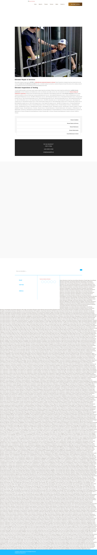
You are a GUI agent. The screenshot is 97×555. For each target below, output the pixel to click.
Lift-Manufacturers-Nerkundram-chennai (24, 415)
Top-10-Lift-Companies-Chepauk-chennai (54, 530)
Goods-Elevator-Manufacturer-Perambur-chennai (54, 348)
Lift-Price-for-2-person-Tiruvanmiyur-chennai (36, 438)
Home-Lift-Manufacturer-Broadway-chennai (50, 358)
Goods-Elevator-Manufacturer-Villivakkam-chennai (77, 352)
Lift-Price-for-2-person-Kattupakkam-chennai (88, 429)
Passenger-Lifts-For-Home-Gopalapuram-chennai (88, 490)
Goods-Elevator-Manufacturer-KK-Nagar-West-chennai (15, 342)
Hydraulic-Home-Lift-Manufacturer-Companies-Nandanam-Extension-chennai (41, 386)
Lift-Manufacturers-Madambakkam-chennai (28, 409)
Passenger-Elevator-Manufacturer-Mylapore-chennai (48, 471)
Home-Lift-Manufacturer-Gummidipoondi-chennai (83, 364)
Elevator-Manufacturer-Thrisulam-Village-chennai (45, 321)
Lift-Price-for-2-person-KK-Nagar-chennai (81, 430)
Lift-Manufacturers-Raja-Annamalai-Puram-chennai (82, 421)
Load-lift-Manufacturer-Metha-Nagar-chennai (43, 447)
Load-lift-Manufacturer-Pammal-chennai (37, 454)
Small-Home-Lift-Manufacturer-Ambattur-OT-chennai (81, 511)
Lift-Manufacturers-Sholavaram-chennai (30, 425)
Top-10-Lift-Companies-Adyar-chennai (61, 524)
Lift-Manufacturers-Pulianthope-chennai (10, 421)
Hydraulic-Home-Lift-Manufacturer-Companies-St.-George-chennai (38, 401)
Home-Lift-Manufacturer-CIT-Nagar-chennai (21, 361)
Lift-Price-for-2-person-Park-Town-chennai (39, 435)
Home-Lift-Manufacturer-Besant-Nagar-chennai (33, 358)
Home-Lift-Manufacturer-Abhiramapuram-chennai (42, 353)
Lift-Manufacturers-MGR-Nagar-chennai (52, 411)
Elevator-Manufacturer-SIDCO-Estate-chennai (74, 318)
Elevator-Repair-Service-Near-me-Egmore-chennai (40, 333)
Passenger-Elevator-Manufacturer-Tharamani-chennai (38, 477)
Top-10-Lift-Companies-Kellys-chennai (19, 539)
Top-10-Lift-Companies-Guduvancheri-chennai (8, 535)
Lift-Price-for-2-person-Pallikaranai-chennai (23, 435)
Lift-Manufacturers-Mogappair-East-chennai (11, 413)
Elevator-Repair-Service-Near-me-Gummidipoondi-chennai (31, 337)
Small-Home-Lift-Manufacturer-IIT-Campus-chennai (9, 523)
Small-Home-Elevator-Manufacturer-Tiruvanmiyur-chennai (77, 506)
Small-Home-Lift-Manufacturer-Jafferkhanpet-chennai (85, 523)
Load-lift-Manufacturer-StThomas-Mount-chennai (56, 462)
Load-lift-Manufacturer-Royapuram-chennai (56, 459)
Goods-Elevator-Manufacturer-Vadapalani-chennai (84, 350)
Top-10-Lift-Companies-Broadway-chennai (21, 530)
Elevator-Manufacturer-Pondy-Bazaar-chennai (38, 313)
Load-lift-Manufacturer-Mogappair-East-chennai (42, 449)
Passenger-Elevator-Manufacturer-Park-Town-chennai (32, 474)
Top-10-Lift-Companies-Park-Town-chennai (15, 544)
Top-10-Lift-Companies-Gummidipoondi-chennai (39, 535)
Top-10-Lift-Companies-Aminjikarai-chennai (87, 526)
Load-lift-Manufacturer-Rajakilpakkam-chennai (41, 458)
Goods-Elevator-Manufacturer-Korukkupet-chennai (29, 344)
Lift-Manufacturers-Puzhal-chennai (66, 421)
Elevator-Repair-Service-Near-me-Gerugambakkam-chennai (81, 334)
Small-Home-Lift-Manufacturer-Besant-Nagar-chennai (57, 515)
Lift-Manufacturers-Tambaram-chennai (23, 426)
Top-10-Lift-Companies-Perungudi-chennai (63, 544)
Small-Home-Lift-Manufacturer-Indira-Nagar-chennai (28, 523)
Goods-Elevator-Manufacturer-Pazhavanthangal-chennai (35, 348)
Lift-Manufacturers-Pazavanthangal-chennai (64, 418)
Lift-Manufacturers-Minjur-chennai (65, 411)
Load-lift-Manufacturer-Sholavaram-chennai (71, 461)
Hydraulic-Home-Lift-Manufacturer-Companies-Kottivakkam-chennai (12, 377)
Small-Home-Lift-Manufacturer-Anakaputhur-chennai (21, 512)
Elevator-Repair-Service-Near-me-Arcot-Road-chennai (65, 326)
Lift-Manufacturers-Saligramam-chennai (52, 423)
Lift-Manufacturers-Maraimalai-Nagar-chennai (84, 410)
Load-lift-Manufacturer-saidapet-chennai (71, 459)
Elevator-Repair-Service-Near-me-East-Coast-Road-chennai (19, 333)
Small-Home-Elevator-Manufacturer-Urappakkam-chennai (22, 507)
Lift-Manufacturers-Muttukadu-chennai (70, 413)
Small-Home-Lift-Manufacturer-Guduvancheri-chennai (29, 522)
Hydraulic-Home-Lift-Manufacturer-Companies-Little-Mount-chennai (62, 378)
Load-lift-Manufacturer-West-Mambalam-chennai (39, 465)
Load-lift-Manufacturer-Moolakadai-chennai (76, 449)
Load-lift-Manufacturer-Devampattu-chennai (67, 441)
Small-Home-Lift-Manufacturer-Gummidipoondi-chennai (65, 522)
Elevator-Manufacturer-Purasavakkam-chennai (57, 314)
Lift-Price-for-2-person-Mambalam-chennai (31, 433)
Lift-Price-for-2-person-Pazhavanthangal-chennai (55, 435)
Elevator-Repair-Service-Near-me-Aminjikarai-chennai (63, 325)
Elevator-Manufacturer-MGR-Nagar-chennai (67, 300)
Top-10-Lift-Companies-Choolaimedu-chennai (52, 531)
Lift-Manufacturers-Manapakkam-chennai (10, 410)
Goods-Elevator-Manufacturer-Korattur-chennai (11, 344)
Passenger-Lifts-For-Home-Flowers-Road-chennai (33, 490)
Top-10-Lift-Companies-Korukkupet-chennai (65, 540)
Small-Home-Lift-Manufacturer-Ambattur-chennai (62, 511)
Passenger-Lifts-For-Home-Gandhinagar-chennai (51, 490)
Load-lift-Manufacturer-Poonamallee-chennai (70, 455)
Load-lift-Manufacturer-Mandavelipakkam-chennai (57, 446)
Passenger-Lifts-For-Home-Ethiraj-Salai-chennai (15, 490)
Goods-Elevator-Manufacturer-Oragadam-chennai (39, 346)
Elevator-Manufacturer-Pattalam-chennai (49, 312)
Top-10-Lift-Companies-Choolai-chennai (37, 531)
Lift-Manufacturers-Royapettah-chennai (10, 423)
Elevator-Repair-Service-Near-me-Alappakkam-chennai (61, 324)
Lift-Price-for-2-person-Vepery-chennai (62, 439)
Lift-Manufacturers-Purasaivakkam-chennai (52, 421)
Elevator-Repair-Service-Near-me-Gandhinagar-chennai (60, 334)
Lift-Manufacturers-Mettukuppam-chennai (37, 411)
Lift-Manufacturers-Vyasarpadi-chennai (57, 427)
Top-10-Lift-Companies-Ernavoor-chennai (65, 532)
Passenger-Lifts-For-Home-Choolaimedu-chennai (69, 487)
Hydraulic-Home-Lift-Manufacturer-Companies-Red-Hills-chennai (61, 397)
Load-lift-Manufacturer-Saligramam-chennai (86, 459)
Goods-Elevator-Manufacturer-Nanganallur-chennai (60, 345)
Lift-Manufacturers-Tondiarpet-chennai (43, 427)
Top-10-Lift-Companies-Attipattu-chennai (22, 528)
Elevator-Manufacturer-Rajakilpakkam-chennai (27, 316)
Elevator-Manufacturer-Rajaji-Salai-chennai (10, 316)
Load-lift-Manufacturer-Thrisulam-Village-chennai (58, 463)
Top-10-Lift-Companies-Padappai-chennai (65, 543)
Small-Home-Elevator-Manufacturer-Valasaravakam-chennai (63, 507)
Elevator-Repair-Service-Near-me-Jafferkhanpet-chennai (59, 338)
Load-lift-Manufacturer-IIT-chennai (52, 442)
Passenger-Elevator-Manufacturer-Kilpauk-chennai (63, 467)
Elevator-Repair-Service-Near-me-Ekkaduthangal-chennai (59, 333)
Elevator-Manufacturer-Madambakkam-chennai (75, 290)
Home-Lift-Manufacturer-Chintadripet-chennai (37, 360)
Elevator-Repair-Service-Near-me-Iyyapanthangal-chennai (38, 338)
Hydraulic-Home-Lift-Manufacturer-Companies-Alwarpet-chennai (32, 369)
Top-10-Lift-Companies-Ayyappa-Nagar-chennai (85, 528)
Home (35, 4)
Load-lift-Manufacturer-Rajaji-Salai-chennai (25, 458)
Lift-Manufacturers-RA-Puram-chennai (80, 422)
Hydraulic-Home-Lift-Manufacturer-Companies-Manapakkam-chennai (30, 381)
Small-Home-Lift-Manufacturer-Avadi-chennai (76, 514)
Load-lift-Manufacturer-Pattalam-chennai (65, 454)
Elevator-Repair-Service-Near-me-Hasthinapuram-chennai (52, 337)
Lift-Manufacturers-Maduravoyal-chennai (75, 409)
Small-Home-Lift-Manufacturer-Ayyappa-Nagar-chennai (38, 515)
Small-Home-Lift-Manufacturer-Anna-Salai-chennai (77, 512)
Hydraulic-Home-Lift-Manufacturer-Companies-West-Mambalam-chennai (24, 405)
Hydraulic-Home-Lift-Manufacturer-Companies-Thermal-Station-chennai (68, 402)
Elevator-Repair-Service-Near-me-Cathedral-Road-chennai (71, 329)
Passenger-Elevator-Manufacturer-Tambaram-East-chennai (17, 477)
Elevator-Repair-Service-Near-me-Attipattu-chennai (29, 328)
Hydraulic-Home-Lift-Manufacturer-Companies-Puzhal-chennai (73, 394)
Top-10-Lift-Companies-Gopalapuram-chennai (55, 534)
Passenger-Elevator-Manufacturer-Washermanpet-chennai (69, 479)
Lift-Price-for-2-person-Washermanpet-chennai (17, 441)
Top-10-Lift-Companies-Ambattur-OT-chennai (71, 526)
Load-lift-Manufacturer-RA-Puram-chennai (10, 459)
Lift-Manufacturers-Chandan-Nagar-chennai (69, 405)
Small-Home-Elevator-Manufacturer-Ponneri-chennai (26, 504)
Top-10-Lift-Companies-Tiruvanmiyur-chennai (17, 547)
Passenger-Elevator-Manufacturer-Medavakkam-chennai (29, 471)
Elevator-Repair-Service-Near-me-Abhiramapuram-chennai (62, 322)
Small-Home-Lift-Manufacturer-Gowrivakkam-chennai (85, 520)
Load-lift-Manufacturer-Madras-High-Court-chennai (70, 445)
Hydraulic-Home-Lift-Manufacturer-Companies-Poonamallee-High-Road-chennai (45, 393)
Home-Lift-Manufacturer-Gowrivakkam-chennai (16, 364)
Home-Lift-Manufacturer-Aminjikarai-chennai (11, 356)
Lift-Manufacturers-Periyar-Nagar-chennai (15, 419)
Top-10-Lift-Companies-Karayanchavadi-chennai (51, 538)
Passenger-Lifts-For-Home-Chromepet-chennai (86, 487)
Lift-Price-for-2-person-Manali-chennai (45, 433)
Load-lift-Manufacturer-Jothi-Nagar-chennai (66, 442)
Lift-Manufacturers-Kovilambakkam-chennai (53, 407)
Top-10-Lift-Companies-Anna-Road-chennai (38, 527)
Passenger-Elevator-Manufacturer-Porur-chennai (75, 475)
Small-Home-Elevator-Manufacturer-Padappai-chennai (57, 502)
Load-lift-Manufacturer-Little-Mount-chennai (19, 445)
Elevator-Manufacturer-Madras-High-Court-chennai (77, 292)
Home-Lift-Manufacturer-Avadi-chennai (61, 357)
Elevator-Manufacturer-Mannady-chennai (77, 296)
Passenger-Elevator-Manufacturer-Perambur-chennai (73, 474)
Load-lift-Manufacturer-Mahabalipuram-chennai (8, 446)
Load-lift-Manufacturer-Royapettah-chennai (40, 459)
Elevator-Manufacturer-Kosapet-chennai (88, 285)
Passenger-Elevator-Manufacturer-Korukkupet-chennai (28, 470)
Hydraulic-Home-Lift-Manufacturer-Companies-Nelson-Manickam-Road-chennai (69, 386)
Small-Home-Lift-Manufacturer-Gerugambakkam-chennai (46, 520)
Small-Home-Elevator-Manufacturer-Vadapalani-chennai (42, 507)
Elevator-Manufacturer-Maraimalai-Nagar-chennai (72, 297)
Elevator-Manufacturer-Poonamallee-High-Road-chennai (73, 313)
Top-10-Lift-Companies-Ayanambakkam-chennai (51, 528)
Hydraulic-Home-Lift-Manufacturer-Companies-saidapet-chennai (35, 398)
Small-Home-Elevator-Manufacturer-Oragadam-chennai (37, 502)
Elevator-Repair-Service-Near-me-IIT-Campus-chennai (73, 337)
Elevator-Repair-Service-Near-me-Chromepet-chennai (56, 332)
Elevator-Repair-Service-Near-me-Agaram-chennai (23, 324)
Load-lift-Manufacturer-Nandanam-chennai (82, 450)
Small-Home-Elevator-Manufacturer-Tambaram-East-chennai (14, 506)
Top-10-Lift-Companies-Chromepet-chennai (68, 531)
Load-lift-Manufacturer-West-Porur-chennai (56, 465)
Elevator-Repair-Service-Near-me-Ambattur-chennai (24, 325)
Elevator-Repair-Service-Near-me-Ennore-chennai (79, 333)
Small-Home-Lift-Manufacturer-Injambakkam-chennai (46, 523)
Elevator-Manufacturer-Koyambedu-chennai (81, 288)
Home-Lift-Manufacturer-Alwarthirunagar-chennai (58, 354)
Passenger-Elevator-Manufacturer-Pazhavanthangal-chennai (53, 474)
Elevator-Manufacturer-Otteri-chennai (68, 310)
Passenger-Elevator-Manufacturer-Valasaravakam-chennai (65, 478)
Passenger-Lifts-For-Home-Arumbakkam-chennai (77, 483)
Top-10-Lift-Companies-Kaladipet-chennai (78, 536)
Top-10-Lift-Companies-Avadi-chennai (36, 528)
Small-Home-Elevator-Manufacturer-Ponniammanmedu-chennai (47, 504)
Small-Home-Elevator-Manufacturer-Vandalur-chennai (84, 507)
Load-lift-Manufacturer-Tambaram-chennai (73, 462)
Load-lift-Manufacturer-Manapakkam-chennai (25, 446)
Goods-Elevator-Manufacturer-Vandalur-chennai (25, 352)
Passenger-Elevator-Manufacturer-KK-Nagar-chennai (81, 467)
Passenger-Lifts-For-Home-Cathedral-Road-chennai (44, 486)
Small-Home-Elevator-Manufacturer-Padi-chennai (76, 502)
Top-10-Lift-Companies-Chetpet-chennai (69, 530)
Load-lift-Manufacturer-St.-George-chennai (40, 462)
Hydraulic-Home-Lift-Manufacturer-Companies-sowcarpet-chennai (14, 401)
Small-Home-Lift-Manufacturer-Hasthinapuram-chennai (85, 522)
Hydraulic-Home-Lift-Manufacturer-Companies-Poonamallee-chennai (18, 393)
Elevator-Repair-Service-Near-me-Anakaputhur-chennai (83, 325)
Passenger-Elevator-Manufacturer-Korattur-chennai (9, 470)
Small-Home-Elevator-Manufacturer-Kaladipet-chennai (36, 494)
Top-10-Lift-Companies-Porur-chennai (31, 546)
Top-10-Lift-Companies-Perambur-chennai (48, 544)
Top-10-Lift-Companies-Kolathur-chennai (19, 540)
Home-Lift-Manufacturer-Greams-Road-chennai (33, 364)
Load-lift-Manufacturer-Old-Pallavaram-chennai (34, 453)
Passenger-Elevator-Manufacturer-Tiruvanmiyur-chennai (79, 477)
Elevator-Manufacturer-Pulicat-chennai (26, 314)
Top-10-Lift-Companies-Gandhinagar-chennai (21, 534)
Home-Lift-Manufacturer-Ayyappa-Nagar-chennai (16, 358)
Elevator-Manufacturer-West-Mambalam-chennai (27, 322)
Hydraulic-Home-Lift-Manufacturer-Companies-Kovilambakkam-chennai (61, 377)
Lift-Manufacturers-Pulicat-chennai (23, 421)
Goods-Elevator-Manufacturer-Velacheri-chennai (43, 352)
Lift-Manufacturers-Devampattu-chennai (85, 405)
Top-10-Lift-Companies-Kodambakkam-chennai (81, 539)
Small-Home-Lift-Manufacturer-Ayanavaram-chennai (18, 515)
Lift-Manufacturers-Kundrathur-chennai (82, 407)
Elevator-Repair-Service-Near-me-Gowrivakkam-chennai (27, 336)
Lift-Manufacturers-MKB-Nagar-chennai (78, 411)
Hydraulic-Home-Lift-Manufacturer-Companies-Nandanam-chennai (15, 386)
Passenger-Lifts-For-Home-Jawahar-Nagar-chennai (17, 494)
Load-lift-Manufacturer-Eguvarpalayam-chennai (83, 441)
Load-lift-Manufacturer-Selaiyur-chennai (24, 461)
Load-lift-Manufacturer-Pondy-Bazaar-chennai (54, 455)
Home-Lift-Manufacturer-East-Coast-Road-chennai (39, 361)
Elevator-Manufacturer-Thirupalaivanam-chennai (28, 321)
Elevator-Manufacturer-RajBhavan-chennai (43, 316)
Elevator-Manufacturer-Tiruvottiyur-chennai (62, 321)
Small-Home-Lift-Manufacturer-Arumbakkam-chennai (21, 514)
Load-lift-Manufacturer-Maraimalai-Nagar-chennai (9, 447)
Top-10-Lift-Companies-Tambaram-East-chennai (62, 546)
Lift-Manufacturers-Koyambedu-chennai (68, 407)
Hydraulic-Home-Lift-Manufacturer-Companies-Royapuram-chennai (12, 398)
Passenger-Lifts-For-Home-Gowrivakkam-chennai (9, 491)
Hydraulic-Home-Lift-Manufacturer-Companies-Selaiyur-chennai (83, 398)
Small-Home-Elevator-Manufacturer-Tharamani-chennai (35, 506)
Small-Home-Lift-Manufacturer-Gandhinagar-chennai (26, 520)
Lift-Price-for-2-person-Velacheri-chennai (33, 439)
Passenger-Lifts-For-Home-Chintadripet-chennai (18, 487)
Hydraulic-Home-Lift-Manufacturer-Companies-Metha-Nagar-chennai (84, 382)
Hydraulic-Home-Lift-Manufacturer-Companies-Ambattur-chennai (81, 369)
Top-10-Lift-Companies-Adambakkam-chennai (45, 524)
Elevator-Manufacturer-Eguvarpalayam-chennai (81, 281)
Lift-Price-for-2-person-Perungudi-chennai (86, 435)
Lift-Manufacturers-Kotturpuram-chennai (37, 407)
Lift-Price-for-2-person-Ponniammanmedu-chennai (37, 437)
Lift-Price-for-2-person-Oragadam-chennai (76, 434)
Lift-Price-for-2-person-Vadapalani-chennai (82, 438)
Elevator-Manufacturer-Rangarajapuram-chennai (75, 316)
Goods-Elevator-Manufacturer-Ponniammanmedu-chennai (30, 349)
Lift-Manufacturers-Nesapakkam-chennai (39, 415)
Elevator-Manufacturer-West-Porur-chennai (44, 322)
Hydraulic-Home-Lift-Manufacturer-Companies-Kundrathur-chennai (15, 378)
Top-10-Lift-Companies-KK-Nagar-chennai (48, 539)
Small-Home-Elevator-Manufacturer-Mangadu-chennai (81, 499)
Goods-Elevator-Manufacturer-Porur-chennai (49, 349)
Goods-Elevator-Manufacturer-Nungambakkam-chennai (80, 345)
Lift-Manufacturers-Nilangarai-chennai (70, 415)
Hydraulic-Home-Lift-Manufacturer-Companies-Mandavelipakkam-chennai (80, 381)
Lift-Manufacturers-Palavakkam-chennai (10, 418)
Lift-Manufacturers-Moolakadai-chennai (42, 413)
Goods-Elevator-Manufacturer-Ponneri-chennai (11, 349)
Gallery (56, 4)
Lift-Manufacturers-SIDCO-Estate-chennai (44, 425)
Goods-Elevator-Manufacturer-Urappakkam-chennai (65, 350)
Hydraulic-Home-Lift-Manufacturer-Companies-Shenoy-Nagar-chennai (36, 399)
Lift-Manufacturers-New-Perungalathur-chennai (55, 415)
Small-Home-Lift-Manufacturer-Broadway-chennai (76, 515)
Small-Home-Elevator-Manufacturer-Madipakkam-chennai (22, 499)
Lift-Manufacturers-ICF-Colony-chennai (52, 406)
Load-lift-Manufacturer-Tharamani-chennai (7, 463)
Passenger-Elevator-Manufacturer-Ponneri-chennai (35, 475)
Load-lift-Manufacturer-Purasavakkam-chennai (72, 457)
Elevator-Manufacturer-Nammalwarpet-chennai (71, 305)
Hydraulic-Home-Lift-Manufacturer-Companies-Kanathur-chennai (38, 378)
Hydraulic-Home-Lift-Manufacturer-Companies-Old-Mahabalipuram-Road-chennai (34, 389)
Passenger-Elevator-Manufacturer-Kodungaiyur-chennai (48, 469)
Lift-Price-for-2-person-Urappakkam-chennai (67, 438)
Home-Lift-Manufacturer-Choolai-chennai (70, 360)
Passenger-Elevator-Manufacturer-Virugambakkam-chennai (48, 479)
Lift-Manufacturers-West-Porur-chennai (88, 427)
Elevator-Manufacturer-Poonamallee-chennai (55, 313)
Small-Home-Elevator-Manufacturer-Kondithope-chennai (59, 498)
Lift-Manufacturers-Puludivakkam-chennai (37, 421)
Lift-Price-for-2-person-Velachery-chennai (48, 439)
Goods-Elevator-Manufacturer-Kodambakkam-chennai (35, 342)
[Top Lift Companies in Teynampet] (31, 1)
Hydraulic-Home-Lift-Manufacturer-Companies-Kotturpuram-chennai (36, 377)
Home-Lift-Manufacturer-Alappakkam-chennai (26, 354)
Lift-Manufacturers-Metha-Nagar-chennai (22, 411)
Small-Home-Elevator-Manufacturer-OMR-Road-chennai (17, 502)
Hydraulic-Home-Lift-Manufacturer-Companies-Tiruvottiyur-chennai (24, 403)
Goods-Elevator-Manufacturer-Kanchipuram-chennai (40, 340)
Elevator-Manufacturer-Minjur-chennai (82, 300)
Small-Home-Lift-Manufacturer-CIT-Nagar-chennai (71, 518)
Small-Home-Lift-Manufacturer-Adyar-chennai (50, 510)
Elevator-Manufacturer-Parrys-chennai (35, 312)
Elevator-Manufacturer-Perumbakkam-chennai (21, 313)
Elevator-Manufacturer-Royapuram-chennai (41, 317)
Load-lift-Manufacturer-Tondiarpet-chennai (7, 465)
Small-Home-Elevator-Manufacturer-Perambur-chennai (64, 503)
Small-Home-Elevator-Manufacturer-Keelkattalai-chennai (67, 495)
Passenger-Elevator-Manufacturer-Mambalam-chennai (68, 470)
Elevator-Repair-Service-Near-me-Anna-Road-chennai (26, 326)
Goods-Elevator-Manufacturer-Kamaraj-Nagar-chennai (21, 340)
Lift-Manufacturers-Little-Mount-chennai (14, 409)
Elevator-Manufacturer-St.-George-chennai (28, 320)
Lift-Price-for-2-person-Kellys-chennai (38, 430)
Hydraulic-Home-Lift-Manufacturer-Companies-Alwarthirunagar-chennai (56, 369)
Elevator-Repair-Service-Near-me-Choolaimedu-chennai (36, 332)
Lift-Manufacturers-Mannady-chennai (54, 410)
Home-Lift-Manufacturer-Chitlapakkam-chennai (54, 360)
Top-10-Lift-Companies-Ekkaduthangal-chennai (34, 532)
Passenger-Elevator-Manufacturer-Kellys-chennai (45, 467)
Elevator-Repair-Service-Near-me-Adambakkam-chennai (83, 322)
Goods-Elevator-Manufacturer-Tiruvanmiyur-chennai (29, 350)
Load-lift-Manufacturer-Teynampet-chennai (88, 462)
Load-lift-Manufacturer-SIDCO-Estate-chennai (87, 461)
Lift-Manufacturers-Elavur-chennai (20, 406)
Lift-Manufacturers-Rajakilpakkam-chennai (20, 422)
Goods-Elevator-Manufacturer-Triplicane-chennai (47, 350)
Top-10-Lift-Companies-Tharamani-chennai (79, 546)
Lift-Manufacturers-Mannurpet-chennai (68, 410)
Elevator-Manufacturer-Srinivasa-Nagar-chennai (11, 320)
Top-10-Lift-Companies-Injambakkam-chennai (11, 536)
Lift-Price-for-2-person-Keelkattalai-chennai (7, 430)
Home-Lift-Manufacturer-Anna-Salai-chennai (76, 356)
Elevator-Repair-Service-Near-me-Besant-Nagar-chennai (31, 329)
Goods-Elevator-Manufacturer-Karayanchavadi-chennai (80, 340)
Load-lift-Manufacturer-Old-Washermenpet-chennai (70, 453)
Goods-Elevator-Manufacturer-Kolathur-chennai (71, 342)
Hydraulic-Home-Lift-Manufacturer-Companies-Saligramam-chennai (59, 398)
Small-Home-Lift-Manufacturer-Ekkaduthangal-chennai (30, 519)
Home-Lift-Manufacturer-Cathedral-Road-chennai (67, 358)
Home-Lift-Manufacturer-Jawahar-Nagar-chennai (11, 366)
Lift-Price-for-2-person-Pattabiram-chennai (66, 437)
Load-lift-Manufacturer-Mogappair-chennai (26, 449)
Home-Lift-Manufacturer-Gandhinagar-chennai (57, 362)
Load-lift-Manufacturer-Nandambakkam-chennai (66, 450)
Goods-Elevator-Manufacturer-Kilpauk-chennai (75, 341)
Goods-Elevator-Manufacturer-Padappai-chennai (57, 346)
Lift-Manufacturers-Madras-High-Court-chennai (59, 409)
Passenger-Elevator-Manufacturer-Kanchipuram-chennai (19, 466)
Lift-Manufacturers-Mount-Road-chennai (56, 413)
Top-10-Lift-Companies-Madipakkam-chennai (81, 540)
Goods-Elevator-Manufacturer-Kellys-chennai (59, 341)
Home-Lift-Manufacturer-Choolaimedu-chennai (86, 360)
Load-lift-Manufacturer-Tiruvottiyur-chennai (74, 463)
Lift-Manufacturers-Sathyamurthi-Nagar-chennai (67, 423)
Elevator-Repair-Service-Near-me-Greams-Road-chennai (47, 336)
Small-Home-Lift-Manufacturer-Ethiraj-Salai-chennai (83, 519)
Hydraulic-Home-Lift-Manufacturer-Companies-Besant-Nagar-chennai (37, 374)
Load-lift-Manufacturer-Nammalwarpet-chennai (28, 450)
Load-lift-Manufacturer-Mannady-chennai (74, 446)
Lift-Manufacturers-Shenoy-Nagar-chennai (14, 425)
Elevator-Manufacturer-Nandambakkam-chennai (80, 306)
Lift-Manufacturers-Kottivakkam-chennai (23, 407)
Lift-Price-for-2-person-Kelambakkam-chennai (24, 430)
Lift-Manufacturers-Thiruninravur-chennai (66, 426)
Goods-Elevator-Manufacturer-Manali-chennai (83, 344)
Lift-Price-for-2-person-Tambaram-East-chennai (83, 437)
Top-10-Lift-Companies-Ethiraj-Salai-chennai (81, 532)
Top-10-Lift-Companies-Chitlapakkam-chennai (21, 531)
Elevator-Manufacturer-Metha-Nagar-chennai (71, 298)
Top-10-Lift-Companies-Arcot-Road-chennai (70, 527)
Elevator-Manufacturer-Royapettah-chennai (25, 317)
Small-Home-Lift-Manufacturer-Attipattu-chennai (59, 514)
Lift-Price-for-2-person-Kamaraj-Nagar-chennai (21, 429)
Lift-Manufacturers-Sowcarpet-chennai (59, 425)
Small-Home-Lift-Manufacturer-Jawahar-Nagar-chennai (10, 524)
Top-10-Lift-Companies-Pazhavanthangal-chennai (32, 544)
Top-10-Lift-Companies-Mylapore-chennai (64, 542)
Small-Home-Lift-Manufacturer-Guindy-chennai (47, 522)
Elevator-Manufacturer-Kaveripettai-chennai (73, 285)
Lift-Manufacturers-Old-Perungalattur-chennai (61, 417)
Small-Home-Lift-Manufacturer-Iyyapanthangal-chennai (66, 523)
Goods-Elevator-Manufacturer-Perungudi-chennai (72, 348)
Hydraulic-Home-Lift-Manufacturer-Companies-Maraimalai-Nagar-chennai (33, 382)
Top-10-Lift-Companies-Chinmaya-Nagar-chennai (85, 530)
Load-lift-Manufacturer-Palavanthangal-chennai (21, 454)
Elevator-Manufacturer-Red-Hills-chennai (10, 317)
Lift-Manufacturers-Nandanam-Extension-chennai (56, 414)
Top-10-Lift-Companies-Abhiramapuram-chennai (28, 524)
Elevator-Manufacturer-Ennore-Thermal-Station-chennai (80, 282)
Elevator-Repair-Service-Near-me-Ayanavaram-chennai (87, 328)
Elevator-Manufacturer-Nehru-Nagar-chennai (22, 309)
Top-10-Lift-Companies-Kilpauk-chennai (33, 539)
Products (46, 4)
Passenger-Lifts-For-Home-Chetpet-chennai (77, 486)
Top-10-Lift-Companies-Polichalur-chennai (78, 544)
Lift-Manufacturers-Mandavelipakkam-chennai (40, 410)
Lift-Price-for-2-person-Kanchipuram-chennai (38, 429)
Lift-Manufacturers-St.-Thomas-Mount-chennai (8, 426)
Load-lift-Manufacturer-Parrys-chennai (51, 454)
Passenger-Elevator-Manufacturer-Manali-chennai (87, 470)
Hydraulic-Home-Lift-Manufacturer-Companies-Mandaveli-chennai (55, 381)
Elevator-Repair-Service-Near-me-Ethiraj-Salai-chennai (20, 334)
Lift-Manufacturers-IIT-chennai (65, 406)
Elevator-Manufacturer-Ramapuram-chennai (59, 316)
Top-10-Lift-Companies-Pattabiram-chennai (46, 546)
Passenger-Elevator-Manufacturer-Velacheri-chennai (85, 478)
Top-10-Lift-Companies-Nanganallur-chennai (80, 542)
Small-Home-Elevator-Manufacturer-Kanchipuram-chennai (78, 494)
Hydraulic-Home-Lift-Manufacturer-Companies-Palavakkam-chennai (15, 390)
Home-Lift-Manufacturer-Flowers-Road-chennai (40, 362)
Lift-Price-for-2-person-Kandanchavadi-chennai (54, 429)
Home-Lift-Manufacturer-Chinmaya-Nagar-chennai (20, 360)
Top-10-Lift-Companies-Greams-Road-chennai (88, 534)
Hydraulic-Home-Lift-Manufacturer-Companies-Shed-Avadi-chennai (12, 399)
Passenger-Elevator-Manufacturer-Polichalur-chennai (16, 475)
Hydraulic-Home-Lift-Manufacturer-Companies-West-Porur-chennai (50, 405)
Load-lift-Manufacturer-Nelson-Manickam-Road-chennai (59, 451)
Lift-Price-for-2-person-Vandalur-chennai (19, 439)
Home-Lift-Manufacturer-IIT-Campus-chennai (22, 365)
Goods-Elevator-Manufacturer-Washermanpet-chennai (24, 353)
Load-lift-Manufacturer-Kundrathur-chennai (83, 443)
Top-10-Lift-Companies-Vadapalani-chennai (64, 547)
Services (51, 4)
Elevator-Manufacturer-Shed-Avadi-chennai (25, 318)
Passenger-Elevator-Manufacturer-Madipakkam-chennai (48, 470)
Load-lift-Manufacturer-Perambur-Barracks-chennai (82, 454)
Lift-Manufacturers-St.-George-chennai (89, 425)
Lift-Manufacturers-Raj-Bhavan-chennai (35, 422)
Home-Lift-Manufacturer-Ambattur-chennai (75, 354)
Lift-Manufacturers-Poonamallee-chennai (60, 419)
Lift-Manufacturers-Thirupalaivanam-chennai (81, 426)
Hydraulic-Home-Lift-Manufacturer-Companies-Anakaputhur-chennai (32, 370)
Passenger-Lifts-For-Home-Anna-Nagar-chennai (8, 483)
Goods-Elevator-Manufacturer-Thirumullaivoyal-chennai (10, 350)
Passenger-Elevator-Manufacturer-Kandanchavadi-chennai (39, 466)
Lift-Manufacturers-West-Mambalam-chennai (72, 427)
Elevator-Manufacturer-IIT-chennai (78, 284)
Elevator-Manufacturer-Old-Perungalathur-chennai (34, 310)
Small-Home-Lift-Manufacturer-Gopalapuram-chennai (66, 520)
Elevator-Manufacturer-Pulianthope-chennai (11, 314)
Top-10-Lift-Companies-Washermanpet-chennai (81, 548)
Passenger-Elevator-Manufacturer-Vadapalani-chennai (45, 478)
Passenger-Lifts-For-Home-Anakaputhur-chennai (84, 482)
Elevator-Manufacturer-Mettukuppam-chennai (87, 298)
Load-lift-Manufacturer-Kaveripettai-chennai (82, 442)
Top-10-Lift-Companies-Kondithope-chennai (34, 540)
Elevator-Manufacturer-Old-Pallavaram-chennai (16, 310)
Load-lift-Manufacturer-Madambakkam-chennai (35, 445)
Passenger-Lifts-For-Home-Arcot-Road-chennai (59, 483)
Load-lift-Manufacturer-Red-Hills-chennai (25, 459)
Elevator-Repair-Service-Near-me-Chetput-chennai (34, 330)
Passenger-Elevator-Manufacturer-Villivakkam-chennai (27, 479)
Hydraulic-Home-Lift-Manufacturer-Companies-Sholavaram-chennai (61, 399)
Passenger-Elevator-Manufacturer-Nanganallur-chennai (68, 471)
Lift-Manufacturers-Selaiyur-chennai (82, 423)
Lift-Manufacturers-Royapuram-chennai (24, 423)
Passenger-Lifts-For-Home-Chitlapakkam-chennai (35, 487)
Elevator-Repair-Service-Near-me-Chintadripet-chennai (74, 330)
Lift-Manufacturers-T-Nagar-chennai (30, 427)
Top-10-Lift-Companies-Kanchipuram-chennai (17, 538)
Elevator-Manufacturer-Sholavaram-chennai (57, 318)
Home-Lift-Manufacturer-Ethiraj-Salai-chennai (23, 362)
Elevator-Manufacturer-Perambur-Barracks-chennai (66, 312)
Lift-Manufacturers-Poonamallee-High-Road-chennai (77, 419)
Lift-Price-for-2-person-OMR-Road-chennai (60, 434)
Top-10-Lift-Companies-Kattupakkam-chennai (68, 538)
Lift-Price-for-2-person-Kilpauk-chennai (67, 430)
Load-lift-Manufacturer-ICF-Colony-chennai (38, 442)
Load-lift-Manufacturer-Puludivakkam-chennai (55, 457)
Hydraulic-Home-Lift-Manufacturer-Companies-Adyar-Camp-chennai (83, 366)
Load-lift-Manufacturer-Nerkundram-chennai (77, 451)
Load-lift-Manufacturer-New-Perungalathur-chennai (17, 453)
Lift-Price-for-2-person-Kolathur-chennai (51, 431)
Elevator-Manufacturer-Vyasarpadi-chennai (10, 322)
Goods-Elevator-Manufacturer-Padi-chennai (74, 346)
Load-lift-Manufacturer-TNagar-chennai (89, 463)
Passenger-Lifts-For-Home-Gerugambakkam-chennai (69, 490)
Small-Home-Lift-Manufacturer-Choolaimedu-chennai (34, 518)
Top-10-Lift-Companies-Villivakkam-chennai (48, 548)
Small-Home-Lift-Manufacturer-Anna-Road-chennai (59, 512)
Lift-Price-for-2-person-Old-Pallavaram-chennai (44, 434)
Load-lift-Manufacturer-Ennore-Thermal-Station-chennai (20, 442)
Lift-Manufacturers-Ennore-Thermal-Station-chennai (36, 406)
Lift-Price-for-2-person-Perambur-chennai (71, 435)
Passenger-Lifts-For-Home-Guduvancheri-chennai (45, 491)
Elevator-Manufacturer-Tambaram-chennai (61, 320)
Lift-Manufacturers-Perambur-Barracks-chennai (80, 418)
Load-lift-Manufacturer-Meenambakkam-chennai (26, 447)
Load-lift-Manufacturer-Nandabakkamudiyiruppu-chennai (47, 450)
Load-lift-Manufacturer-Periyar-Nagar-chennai (21, 455)
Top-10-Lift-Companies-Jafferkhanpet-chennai (45, 536)
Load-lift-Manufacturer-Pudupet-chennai (10, 457)
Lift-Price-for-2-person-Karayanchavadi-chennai (71, 429)
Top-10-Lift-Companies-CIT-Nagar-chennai (84, 531)
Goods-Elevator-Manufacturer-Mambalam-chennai (66, 344)
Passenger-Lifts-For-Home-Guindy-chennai (61, 491)
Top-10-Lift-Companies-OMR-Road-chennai (34, 543)
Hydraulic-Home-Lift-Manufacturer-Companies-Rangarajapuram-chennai (13, 397)
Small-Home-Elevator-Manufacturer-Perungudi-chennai (84, 503)
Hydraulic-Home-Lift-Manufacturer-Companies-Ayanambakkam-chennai (55, 373)
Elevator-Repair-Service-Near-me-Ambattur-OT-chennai (44, 325)
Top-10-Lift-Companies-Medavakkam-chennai (49, 542)
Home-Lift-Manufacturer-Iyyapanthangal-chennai (72, 365)
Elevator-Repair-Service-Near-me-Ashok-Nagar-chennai (10, 328)
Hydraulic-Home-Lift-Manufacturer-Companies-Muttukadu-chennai (60, 385)
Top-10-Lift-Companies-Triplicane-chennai (32, 547)
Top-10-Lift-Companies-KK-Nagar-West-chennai (64, 539)
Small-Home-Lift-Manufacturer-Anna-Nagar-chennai (40, 512)
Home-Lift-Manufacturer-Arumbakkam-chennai (13, 357)
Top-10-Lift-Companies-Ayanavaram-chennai (69, 528)
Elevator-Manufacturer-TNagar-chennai (77, 321)
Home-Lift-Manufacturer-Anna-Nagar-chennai (44, 356)
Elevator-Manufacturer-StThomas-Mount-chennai (44, 320)
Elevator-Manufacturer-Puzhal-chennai (73, 314)
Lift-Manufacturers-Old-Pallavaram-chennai (45, 417)
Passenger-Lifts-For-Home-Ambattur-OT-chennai (50, 482)
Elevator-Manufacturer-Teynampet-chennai (76, 320)
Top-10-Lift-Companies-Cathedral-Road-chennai (37, 530)
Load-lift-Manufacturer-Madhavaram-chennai (52, 445)
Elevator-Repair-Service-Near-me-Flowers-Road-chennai (40, 334)
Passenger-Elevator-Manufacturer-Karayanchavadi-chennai (60, 466)
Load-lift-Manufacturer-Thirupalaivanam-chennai (40, 463)
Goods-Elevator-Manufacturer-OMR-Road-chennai (21, 346)
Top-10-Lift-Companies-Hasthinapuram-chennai (56, 535)
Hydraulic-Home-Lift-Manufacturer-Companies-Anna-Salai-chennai (81, 370)
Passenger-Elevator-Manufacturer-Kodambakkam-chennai (27, 469)
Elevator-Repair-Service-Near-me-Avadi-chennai (47, 328)
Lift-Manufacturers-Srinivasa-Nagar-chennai (74, 425)
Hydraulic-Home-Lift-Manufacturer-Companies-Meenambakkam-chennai (59, 382)
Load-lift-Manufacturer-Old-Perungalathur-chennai (52, 453)
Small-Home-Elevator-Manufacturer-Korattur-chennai (78, 498)
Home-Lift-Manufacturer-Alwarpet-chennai (41, 354)
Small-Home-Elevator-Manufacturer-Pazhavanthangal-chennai (43, 503)
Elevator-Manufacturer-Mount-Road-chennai (75, 304)
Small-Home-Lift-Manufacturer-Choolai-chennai (16, 518)
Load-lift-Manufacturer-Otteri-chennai (86, 453)
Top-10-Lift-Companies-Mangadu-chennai (33, 542)
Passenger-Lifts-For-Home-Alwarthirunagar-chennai (15, 482)
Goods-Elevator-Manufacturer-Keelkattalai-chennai (22, 341)
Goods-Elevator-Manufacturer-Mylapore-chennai (42, 345)
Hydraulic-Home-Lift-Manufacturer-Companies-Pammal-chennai (64, 390)
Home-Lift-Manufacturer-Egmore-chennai (55, 361)
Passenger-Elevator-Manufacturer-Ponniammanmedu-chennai (56, 475)
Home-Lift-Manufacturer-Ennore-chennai (87, 361)
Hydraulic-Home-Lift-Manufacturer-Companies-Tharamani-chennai (43, 402)
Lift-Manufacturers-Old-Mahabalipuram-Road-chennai (27, 417)
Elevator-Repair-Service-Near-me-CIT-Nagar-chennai (75, 332)
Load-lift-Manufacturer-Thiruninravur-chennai (23, 463)
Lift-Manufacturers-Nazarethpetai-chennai (72, 414)
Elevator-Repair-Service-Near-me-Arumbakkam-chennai (85, 326)
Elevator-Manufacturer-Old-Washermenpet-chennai (53, 310)
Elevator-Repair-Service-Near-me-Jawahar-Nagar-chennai (79, 338)
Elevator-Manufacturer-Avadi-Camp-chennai (68, 280)
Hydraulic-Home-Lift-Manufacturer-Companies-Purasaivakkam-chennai (49, 394)
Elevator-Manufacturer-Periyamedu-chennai (83, 312)
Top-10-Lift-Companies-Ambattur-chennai (55, 526)
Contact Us (62, 4)
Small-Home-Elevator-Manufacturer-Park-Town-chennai (22, 503)
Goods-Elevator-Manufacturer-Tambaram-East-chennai (85, 349)
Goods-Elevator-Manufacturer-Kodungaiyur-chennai (54, 342)
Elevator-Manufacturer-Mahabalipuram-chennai (76, 293)
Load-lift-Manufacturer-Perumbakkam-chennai (37, 455)
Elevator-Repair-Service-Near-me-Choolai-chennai (17, 332)
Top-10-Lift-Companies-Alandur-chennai (89, 524)
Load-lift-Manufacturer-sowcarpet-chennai (7, 462)
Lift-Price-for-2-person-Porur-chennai (52, 437)
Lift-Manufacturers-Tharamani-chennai (51, 426)
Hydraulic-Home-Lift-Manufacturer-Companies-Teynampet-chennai (19, 402)
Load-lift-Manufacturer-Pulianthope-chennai (25, 457)
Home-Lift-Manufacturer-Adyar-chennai (76, 353)
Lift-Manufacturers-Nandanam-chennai (40, 414)
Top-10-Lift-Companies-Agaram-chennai (75, 524)
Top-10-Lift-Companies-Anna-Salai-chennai (54, 527)
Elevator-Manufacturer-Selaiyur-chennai (10, 318)
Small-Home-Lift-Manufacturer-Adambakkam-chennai (32, 510)
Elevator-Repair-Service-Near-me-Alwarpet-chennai (80, 324)
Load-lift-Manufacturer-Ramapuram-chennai (73, 458)
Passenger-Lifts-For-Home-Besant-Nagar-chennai (9, 486)
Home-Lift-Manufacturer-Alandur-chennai (10, 354)
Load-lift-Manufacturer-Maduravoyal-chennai (87, 445)
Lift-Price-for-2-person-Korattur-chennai (81, 431)
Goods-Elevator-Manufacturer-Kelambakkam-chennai (40, 341)
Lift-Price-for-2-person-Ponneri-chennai (21, 437)
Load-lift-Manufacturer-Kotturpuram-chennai (35, 443)
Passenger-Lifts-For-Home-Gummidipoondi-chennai (79, 491)
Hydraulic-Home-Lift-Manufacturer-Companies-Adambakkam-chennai (58, 366)
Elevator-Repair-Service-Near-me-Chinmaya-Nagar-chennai (53, 330)
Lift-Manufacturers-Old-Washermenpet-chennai (78, 417)
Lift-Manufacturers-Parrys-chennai (36, 418)
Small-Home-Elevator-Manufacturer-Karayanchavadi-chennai (25, 495)
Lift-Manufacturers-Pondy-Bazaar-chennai (45, 419)
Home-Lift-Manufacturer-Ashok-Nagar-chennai (30, 357)
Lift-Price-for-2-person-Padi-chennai (9, 435)
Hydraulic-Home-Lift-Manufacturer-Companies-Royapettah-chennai (85, 397)
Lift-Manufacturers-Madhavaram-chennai (43, 409)
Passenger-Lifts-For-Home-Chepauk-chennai (61, 486)
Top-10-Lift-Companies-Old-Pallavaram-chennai (17, 543)
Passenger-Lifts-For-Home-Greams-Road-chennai (27, 491)
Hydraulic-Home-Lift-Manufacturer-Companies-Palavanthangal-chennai (40, 390)
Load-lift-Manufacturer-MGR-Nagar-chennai (76, 447)
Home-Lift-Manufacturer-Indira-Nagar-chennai (38, 365)
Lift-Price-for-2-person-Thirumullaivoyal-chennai (19, 438)
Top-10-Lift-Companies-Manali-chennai (18, 542)
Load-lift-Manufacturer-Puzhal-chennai (87, 457)
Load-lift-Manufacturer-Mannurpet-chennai (88, 446)
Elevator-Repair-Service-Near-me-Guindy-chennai (12, 337)
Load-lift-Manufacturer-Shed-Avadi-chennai (38, 461)
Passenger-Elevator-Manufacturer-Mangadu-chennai (9, 471)
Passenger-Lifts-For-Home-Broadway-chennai (26, 486)
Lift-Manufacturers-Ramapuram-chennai (49, 422)
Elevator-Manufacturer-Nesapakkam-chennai (74, 309)
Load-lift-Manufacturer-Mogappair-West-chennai (59, 449)
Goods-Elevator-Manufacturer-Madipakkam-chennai (47, 344)
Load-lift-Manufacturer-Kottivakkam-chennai (19, 443)
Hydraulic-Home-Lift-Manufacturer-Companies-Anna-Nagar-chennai (57, 370)
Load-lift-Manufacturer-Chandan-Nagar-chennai (50, 441)
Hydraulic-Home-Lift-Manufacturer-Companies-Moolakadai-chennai (12, 385)
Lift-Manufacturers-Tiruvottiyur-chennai (16, 427)
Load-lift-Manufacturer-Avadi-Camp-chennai (34, 441)
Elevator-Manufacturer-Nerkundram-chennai (58, 309)
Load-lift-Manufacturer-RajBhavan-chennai (57, 458)
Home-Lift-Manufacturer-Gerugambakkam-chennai (75, 362)
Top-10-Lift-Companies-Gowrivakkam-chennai (72, 534)
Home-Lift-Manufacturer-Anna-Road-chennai (60, 356)
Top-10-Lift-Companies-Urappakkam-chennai (49, 547)
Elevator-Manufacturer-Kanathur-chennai (79, 289)
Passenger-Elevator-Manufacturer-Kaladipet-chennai (73, 465)
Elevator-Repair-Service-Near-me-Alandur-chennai (42, 324)
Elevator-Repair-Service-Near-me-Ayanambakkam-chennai (66, 328)
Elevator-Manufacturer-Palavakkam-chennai (83, 310)
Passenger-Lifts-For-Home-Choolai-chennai (52, 487)
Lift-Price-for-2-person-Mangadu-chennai (60, 433)
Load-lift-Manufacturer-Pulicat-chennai (40, 457)
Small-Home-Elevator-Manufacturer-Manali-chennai (62, 499)
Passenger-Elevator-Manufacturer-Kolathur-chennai (67, 469)
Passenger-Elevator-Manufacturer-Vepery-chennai (9, 479)
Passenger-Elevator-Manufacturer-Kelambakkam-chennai (26, 467)
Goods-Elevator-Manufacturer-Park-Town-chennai (16, 348)
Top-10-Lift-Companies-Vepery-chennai (33, 548)
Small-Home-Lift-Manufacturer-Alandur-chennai (84, 510)
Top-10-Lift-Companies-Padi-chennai (79, 543)
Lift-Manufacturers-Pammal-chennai (23, 418)
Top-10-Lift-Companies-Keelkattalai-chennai (84, 538)
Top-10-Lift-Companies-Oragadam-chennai (49, 543)
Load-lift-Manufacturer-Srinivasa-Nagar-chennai (23, 462)
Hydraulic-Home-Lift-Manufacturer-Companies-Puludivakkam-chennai (24, 394)
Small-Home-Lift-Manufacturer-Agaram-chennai (67, 510)
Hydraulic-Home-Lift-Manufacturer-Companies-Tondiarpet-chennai (71, 403)
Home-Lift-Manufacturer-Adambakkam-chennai (60, 353)
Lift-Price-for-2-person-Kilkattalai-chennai (53, 430)
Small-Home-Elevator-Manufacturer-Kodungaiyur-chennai (19, 498)
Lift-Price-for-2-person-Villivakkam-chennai (77, 439)
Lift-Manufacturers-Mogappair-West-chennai (27, 413)
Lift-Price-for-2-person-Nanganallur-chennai (11, 434)
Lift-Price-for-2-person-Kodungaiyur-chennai (36, 431)
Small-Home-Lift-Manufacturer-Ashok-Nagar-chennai (40, 514)
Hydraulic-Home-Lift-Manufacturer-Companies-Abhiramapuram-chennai (33, 366)
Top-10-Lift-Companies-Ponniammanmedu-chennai (15, 546)
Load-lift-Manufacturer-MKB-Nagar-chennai (10, 449)
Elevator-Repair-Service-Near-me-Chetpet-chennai (16, 330)
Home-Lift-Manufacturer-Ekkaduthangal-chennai (71, 361)
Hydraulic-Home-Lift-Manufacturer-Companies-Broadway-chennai (61, 374)
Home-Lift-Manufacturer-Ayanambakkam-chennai (77, 357)
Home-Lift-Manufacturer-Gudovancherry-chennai (51, 364)
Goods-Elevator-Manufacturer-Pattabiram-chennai (66, 349)
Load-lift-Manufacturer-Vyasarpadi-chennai (22, 465)
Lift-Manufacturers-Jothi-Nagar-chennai (78, 406)
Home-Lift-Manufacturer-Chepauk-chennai (83, 358)
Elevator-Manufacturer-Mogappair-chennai (79, 301)
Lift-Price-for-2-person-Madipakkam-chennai (15, 433)
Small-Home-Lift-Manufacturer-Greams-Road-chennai (9, 522)
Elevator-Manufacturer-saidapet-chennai (56, 317)
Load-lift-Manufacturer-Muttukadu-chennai (12, 450)
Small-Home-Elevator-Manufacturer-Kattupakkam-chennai (46, 495)
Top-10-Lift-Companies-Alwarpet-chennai (23, 526)
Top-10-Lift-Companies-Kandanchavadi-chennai (33, 538)
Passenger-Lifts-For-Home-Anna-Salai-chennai (43, 483)
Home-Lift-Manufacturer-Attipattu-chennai (46, 357)
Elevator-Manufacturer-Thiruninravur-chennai (11, 321)
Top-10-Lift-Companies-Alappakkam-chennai (8, 526)
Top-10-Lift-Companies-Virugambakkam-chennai (64, 548)
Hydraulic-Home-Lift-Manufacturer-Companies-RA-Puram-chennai (38, 397)
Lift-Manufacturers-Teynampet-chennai (38, 426)
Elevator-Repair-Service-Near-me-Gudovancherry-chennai (68, 336)
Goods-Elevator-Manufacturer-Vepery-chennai (60, 352)
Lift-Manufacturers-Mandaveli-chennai (24, 410)
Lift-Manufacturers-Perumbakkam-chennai (30, 419)
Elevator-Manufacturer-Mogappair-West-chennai (77, 302)
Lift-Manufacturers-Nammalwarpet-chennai (85, 413)
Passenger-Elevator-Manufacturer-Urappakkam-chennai (25, 478)
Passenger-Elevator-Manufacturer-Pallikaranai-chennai (13, 474)
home (16, 14)
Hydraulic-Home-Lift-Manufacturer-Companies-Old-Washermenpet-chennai (62, 389)
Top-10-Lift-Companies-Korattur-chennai (50, 540)
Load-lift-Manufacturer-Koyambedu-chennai (68, 443)
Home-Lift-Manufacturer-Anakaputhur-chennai (27, 356)
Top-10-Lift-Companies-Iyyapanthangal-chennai (28, 536)
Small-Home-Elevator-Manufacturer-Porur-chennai (68, 504)
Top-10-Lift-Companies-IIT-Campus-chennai (73, 535)
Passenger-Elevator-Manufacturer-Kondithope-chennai (86, 469)
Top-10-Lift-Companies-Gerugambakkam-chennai (38, 534)
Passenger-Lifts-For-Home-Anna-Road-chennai (25, 483)
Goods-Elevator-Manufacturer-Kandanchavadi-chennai (60, 340)
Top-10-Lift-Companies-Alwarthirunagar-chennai (39, 526)
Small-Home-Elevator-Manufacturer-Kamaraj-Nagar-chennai (57, 494)
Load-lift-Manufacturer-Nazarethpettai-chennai (24, 451)
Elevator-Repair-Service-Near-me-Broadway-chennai (50, 329)
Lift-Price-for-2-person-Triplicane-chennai (51, 438)
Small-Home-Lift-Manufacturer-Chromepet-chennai (53, 518)
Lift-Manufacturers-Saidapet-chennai (38, 423)
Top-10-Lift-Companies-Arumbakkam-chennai (86, 527)
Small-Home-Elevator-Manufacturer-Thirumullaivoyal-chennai (56, 506)
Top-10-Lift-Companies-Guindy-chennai (24, 535)
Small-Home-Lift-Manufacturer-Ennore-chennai (48, 519)
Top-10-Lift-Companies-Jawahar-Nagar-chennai (61, 536)
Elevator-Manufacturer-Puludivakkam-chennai (41, 314)
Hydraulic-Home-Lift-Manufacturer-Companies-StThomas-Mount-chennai (64, 401)
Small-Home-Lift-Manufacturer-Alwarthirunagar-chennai (44, 511)
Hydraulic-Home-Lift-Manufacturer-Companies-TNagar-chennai (47, 403)
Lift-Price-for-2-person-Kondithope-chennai (66, 431)
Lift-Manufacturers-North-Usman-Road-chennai (85, 415)
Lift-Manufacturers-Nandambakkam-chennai (25, 414)
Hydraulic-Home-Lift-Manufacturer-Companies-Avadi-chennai (32, 373)
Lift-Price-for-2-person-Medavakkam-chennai (75, 433)
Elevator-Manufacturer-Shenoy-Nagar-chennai (41, 318)
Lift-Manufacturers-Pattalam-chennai (49, 418)
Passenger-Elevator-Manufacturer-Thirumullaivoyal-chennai (58, 477)
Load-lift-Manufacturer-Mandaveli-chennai (40, 446)
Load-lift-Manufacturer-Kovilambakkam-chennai (51, 443)
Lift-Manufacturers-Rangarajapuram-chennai (65, 422)
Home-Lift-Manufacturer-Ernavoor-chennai (7, 362)
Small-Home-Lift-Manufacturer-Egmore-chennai (11, 519)
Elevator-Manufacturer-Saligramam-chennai (71, 317)
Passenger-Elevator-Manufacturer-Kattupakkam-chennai (82, 466)
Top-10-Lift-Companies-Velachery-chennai (18, 548)
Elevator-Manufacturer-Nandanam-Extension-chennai (81, 308)
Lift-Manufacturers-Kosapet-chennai (9, 407)
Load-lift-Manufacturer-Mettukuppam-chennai (60, 447)
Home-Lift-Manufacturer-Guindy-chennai (67, 364)
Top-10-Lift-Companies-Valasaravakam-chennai (81, 547)
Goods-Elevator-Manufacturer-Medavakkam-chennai (24, 345)
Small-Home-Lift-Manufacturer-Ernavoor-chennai (65, 519)
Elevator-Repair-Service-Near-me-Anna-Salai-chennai (45, 326)
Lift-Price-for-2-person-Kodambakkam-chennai (20, 431)
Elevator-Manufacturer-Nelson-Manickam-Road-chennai (40, 309)
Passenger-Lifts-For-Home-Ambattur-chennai (33, 482)
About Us (40, 4)
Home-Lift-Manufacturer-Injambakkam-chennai (55, 365)
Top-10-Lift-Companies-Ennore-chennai (50, 532)
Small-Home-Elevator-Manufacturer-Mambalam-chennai (43, 499)
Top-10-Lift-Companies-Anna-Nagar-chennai (23, 527)
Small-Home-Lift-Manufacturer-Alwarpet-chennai (25, 511)
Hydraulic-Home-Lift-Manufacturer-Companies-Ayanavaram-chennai (12, 374)
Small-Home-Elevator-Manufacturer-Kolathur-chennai (38, 498)
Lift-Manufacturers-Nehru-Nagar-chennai (87, 414)
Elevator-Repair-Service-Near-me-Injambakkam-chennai (18, 338)
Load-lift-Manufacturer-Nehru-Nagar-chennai (41, 451)
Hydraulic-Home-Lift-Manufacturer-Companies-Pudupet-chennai (70, 393)
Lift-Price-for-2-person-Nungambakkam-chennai (27, 434)
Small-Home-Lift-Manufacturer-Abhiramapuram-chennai (13, 510)
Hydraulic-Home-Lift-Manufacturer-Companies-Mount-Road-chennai (36, 385)
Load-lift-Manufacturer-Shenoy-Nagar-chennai (55, 461)
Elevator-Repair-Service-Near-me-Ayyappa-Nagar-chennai (10, 329)
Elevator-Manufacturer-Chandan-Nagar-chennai (84, 280)
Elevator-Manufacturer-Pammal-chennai (21, 312)
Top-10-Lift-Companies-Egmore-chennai (19, 532)
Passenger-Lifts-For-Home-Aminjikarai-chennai (67, 482)
